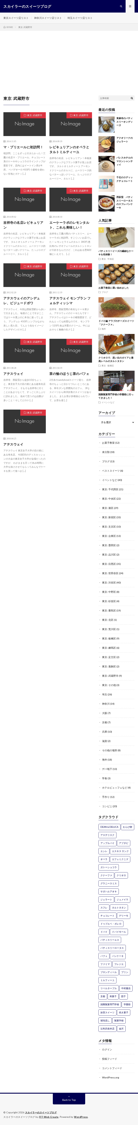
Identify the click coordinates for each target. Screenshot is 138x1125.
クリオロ (121, 875)
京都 (104, 722)
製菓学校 (119, 1020)
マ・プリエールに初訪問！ (23, 147)
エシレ (103, 851)
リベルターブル (108, 988)
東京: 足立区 (109, 657)
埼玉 (104, 694)
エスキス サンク (120, 851)
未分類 (106, 452)
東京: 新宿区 (109, 517)
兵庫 (104, 731)
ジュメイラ (122, 899)
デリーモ (123, 915)
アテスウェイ (13, 374)
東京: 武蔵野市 (34, 115)
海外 (104, 329)
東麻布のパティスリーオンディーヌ (124, 122)
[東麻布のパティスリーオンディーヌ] (106, 125)
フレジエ (119, 964)
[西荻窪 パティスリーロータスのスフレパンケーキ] (106, 203)
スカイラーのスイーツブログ (41, 1112)
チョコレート (107, 915)
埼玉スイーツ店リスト (80, 17)
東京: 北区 (107, 619)
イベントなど (108, 402)
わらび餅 (127, 826)
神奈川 (106, 703)
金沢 (121, 1028)
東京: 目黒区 (109, 563)
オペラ (103, 859)
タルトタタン (119, 907)
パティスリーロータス (112, 947)
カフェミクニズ (120, 859)
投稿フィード (109, 1058)
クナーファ (106, 875)
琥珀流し (105, 1020)
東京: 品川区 (109, 554)
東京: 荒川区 (109, 629)
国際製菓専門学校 (109, 1004)
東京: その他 (109, 685)
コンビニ (107, 806)
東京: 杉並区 (109, 601)
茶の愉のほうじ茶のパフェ (69, 374)
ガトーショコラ (108, 867)
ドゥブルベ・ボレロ (110, 923)
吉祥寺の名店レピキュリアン (23, 224)
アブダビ (123, 843)
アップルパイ (107, 843)
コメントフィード (112, 1068)
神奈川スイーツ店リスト (48, 17)
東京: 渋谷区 (109, 582)
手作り (106, 796)
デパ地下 (107, 768)
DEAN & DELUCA (109, 826)
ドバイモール (119, 931)
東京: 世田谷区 (110, 573)
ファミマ (105, 964)
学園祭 (127, 1004)
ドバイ (103, 931)
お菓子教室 (108, 442)
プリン (124, 972)
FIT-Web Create (49, 1116)
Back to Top (69, 1099)
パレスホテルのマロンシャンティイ (124, 161)
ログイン (107, 1049)
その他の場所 (109, 750)
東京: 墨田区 (109, 545)
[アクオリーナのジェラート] (106, 144)
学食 (104, 778)
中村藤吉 (126, 988)
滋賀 (104, 740)
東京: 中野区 (109, 591)
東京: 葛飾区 (109, 666)
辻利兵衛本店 (107, 1028)
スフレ (103, 907)
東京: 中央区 (108, 259)
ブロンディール (108, 972)
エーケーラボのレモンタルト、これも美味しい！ (69, 224)
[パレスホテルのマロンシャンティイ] (106, 164)
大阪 (104, 713)
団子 (123, 996)
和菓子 (113, 996)
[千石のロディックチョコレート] (106, 184)
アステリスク (107, 835)
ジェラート (106, 899)
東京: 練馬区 (109, 647)
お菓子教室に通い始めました (113, 287)
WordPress (81, 1116)
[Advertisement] (69, 58)
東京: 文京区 (109, 526)
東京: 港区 (107, 507)
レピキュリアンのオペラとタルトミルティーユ (69, 149)
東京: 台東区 (109, 535)
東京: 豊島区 (109, 610)
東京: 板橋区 (108, 365)
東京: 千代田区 (110, 489)
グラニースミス (108, 883)
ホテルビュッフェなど (114, 787)
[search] (132, 98)
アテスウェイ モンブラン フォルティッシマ (70, 300)
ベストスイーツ (111, 470)
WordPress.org (110, 1077)
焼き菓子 (123, 1012)
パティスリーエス (109, 939)
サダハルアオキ (108, 891)
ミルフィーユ (107, 980)
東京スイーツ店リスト (16, 17)
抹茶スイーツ (107, 1012)
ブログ (105, 292)
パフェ (103, 956)
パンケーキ (118, 956)
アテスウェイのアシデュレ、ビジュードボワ (21, 300)
